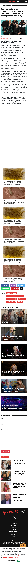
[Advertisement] (14, 120)
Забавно (14, 534)
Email (2, 424)
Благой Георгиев (11, 293)
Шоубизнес (6, 5)
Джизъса (20, 296)
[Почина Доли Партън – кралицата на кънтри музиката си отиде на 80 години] (14, 351)
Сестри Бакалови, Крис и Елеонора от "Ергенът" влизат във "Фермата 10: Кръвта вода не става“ (13, 390)
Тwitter (22, 285)
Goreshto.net (5, 38)
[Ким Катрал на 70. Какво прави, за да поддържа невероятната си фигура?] (14, 368)
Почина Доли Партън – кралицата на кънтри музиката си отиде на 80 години (13, 355)
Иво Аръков (22, 299)
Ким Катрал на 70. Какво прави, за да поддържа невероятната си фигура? (13, 372)
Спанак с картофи (12, 299)
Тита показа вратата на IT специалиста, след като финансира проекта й (19, 485)
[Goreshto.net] (14, 512)
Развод (20, 301)
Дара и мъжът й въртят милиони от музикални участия (13, 321)
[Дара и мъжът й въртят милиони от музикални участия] (14, 316)
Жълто (14, 533)
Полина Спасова (11, 296)
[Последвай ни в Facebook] (14, 517)
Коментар (4, 429)
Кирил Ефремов (11, 301)
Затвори (11, 561)
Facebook (6, 285)
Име (2, 418)
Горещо (14, 527)
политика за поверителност (10, 557)
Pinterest (16, 288)
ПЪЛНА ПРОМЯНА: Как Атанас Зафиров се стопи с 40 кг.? (20, 473)
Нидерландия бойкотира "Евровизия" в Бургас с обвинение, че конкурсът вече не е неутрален (14, 407)
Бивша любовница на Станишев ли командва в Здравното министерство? (19, 497)
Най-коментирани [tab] (14, 457)
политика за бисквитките (18, 556)
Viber (14, 285)
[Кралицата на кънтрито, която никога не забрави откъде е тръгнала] (14, 334)
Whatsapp (6, 288)
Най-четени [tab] (5, 457)
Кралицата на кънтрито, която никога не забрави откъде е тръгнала (12, 338)
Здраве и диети (14, 531)
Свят (14, 536)
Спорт (14, 529)
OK (19, 561)
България (14, 523)
